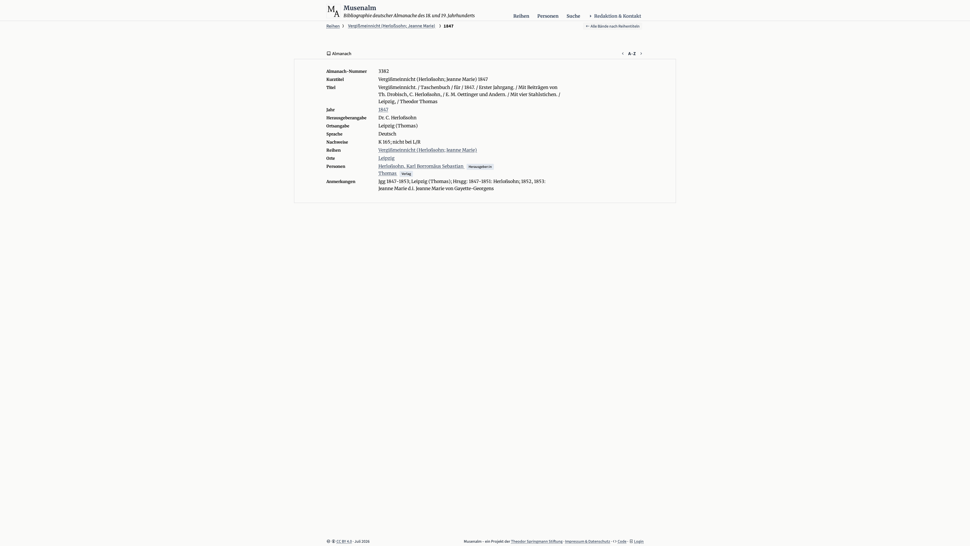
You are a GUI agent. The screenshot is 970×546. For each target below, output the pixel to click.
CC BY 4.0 (344, 541)
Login (639, 541)
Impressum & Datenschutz (587, 541)
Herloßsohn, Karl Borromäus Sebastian (421, 166)
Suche (573, 16)
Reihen (521, 16)
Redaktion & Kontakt (617, 16)
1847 (383, 109)
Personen (548, 16)
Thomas (388, 173)
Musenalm (360, 8)
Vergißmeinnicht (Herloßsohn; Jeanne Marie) (391, 26)
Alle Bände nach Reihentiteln (615, 26)
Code (622, 541)
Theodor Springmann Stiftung (537, 541)
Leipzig (386, 158)
